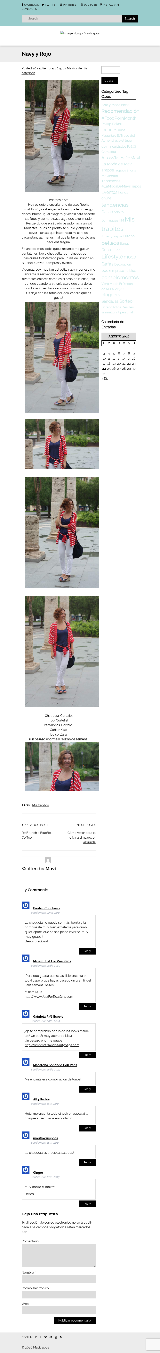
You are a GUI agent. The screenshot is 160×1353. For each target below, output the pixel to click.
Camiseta (108, 152)
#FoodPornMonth (119, 118)
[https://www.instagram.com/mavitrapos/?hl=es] (61, 1337)
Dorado (106, 307)
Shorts (131, 170)
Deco (106, 250)
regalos (120, 170)
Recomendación (120, 111)
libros (124, 243)
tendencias (115, 205)
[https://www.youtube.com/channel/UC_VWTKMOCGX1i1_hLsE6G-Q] (56, 1337)
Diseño (129, 236)
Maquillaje (108, 135)
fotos (117, 307)
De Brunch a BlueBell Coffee (37, 835)
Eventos (109, 192)
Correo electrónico (36, 1288)
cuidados (119, 146)
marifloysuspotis (45, 1138)
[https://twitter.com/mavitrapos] (45, 1337)
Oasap (107, 211)
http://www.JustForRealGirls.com (49, 997)
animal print (110, 312)
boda (106, 270)
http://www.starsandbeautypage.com (52, 1045)
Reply (87, 951)
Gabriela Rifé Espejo (48, 1016)
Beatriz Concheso (46, 908)
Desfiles (128, 307)
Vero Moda (109, 284)
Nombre (29, 1272)
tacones (109, 129)
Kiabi (131, 146)
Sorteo (125, 301)
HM (121, 220)
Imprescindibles (123, 271)
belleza (110, 243)
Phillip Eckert (112, 124)
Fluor (116, 250)
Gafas (107, 264)
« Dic (104, 378)
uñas (121, 130)
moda (130, 257)
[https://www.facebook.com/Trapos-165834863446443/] (41, 1337)
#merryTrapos (112, 236)
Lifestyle (112, 256)
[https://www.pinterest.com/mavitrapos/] (51, 1337)
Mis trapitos (40, 805)
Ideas (125, 105)
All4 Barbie (41, 1099)
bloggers (110, 294)
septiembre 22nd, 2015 (45, 912)
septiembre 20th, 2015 (45, 965)
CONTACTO (29, 8)
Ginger (38, 1172)
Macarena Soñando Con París (55, 1065)
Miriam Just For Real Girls (52, 961)
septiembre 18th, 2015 (45, 1103)
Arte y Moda (110, 105)
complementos (120, 277)
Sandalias (110, 301)
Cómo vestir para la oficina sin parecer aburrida (82, 837)
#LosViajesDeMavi (120, 158)
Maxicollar (109, 176)
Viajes (119, 289)
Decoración (122, 264)
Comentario (31, 1241)
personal (126, 312)
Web (25, 1304)
